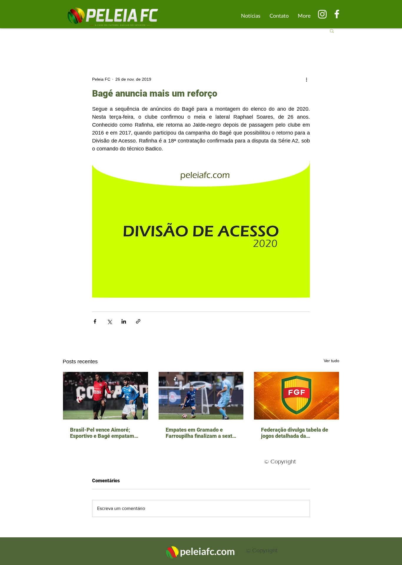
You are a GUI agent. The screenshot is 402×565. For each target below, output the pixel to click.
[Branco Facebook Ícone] (337, 14)
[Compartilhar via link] (138, 321)
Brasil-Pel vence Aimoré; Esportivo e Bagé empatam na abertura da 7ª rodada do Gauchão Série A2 (103, 433)
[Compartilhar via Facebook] (95, 321)
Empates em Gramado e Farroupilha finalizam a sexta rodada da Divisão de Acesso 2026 (200, 433)
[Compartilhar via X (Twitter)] (109, 321)
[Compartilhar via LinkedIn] (124, 321)
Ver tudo (331, 360)
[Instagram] (322, 14)
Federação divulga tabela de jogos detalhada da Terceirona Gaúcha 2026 (294, 433)
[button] (332, 30)
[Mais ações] (306, 79)
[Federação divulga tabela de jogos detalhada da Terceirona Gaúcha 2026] (296, 396)
